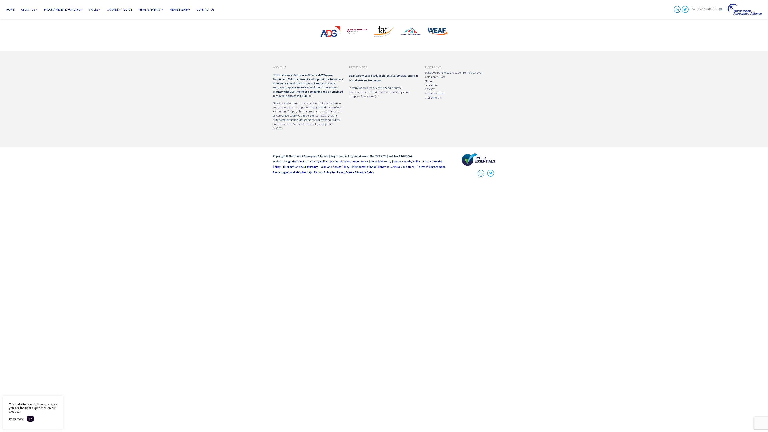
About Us (28, 9)
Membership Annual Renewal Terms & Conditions (383, 167)
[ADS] (330, 31)
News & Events (150, 9)
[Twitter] (685, 9)
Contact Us (205, 9)
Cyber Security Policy (407, 161)
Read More (16, 419)
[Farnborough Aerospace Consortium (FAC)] (384, 31)
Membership (178, 9)
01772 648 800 (706, 9)
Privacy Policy (319, 161)
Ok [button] (30, 419)
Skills (93, 9)
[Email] (720, 9)
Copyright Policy (381, 161)
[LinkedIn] (677, 9)
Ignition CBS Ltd (297, 161)
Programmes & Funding (62, 9)
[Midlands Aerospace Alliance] (411, 31)
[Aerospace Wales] (357, 31)
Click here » (434, 97)
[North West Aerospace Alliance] (745, 9)
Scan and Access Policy (334, 167)
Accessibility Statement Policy (349, 161)
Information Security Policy (300, 167)
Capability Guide (119, 9)
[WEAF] (438, 31)
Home (10, 9)
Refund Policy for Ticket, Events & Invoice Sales (344, 172)
